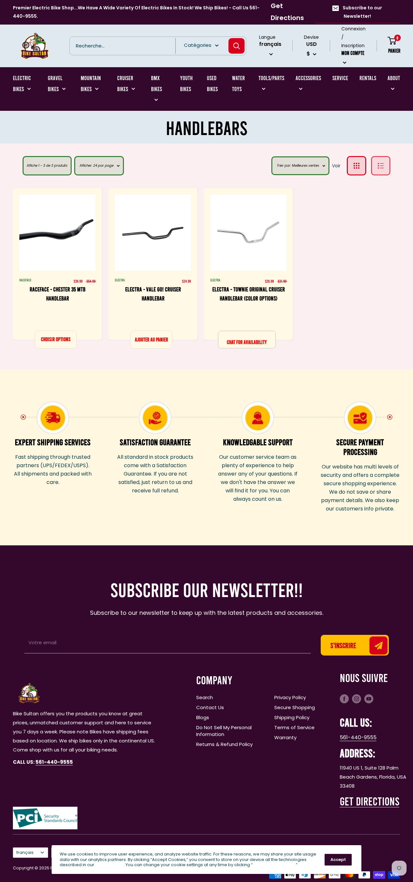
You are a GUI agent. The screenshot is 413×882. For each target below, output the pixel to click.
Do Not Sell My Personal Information (224, 731)
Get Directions (287, 11)
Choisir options (56, 339)
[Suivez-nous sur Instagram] (356, 699)
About (394, 77)
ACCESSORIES (308, 77)
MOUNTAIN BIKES (91, 83)
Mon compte (352, 52)
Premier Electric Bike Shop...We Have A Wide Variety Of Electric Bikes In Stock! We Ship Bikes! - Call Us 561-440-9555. (136, 12)
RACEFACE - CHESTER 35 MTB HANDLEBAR (58, 294)
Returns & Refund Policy (224, 744)
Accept (338, 859)
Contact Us (210, 707)
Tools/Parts (271, 77)
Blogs (202, 717)
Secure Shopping (294, 707)
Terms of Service (294, 727)
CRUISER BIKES (125, 83)
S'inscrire (343, 645)
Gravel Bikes (55, 83)
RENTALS (367, 77)
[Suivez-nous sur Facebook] (344, 699)
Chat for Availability (247, 342)
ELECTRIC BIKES (22, 83)
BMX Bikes (156, 83)
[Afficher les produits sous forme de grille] (356, 165)
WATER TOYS (238, 83)
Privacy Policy (290, 697)
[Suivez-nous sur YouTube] (368, 699)
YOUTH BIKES (186, 83)
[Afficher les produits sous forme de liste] (380, 165)
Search (204, 697)
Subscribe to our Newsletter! (362, 12)
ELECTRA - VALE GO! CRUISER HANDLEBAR (153, 294)
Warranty (285, 737)
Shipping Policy (291, 717)
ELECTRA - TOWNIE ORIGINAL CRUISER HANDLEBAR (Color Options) (248, 294)
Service (340, 77)
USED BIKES (212, 83)
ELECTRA (120, 280)
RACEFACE (25, 280)
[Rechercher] (236, 46)
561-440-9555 (358, 737)
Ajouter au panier (151, 339)
